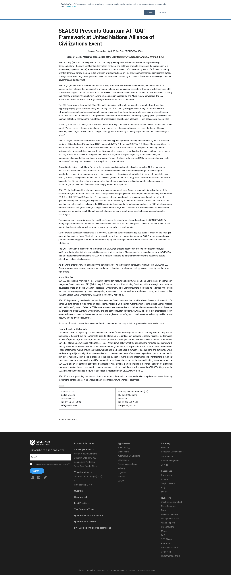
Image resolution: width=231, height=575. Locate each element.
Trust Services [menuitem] (81, 472)
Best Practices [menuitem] (81, 503)
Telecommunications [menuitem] (127, 464)
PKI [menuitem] (76, 480)
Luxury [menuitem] (121, 480)
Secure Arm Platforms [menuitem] (84, 462)
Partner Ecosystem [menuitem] (170, 460)
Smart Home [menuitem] (123, 451)
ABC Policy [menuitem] (91, 570)
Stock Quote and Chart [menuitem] (171, 502)
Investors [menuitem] (166, 498)
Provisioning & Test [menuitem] (83, 484)
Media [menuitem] (164, 531)
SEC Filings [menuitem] (166, 539)
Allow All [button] (150, 13)
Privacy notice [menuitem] (102, 570)
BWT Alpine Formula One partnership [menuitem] (92, 528)
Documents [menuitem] (166, 475)
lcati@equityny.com (127, 405)
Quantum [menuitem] (78, 491)
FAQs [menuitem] (163, 535)
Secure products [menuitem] (82, 449)
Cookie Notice (71, 6)
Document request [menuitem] (169, 547)
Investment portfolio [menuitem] (170, 556)
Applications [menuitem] (124, 443)
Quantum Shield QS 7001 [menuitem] (85, 458)
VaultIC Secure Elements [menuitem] (85, 453)
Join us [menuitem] (164, 465)
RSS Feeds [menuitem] (166, 543)
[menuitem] (177, 454)
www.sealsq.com (156, 323)
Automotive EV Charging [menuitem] (129, 456)
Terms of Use (48, 464)
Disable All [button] (163, 13)
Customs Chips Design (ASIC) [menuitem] (88, 476)
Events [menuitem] (164, 491)
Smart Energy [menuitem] (124, 447)
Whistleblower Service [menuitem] (119, 570)
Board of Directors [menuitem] (169, 514)
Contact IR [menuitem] (166, 552)
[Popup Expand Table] (61, 386)
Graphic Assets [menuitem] (168, 483)
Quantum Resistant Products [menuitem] (88, 515)
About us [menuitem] (165, 447)
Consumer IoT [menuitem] (124, 460)
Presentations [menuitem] (167, 527)
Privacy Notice (62, 464)
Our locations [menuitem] (167, 456)
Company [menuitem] (165, 443)
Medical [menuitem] (121, 476)
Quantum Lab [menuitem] (80, 497)
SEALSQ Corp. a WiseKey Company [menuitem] (142, 570)
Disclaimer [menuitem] (80, 570)
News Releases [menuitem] (168, 506)
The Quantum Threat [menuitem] (84, 509)
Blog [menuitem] (163, 487)
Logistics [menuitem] (122, 472)
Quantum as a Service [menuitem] (85, 521)
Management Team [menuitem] (170, 518)
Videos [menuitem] (164, 479)
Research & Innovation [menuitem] (171, 451)
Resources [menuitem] (166, 471)
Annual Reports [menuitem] (168, 522)
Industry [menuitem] (121, 468)
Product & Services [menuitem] (84, 443)
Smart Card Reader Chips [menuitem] (85, 466)
